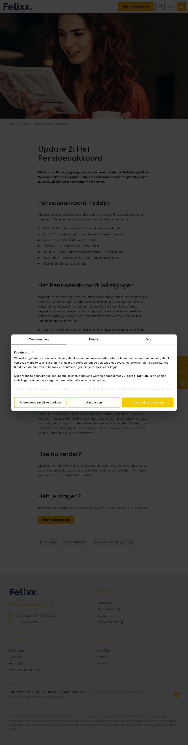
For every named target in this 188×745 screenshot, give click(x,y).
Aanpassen (94, 402)
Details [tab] (94, 339)
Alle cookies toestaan (148, 402)
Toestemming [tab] (39, 339)
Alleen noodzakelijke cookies (40, 402)
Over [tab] (149, 339)
